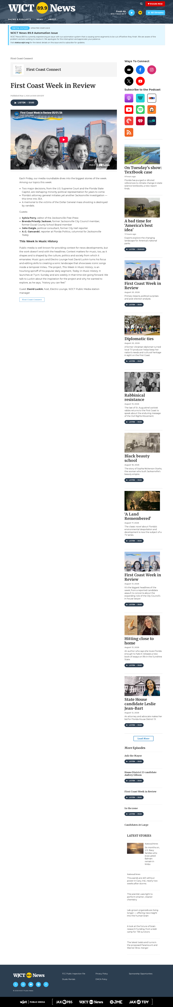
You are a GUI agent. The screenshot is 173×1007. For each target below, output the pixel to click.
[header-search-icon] (141, 4)
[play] (132, 12)
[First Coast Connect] (18, 69)
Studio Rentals (68, 979)
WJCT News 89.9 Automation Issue (34, 33)
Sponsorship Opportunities (140, 974)
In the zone (131, 808)
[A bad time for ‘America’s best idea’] (142, 208)
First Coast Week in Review (142, 285)
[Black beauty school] (142, 443)
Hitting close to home (139, 640)
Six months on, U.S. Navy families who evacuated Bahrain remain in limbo (152, 855)
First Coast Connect (22, 58)
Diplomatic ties (139, 338)
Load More (144, 738)
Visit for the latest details (47, 42)
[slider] (136, 12)
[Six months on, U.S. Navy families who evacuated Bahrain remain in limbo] (135, 848)
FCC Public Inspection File (73, 974)
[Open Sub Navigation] (33, 19)
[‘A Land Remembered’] (142, 501)
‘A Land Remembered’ (137, 516)
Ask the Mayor (133, 755)
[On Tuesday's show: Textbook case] (142, 154)
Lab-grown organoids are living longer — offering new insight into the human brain (142, 913)
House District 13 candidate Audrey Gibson (140, 773)
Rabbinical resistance (134, 397)
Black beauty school (137, 458)
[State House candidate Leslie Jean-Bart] (142, 686)
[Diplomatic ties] (142, 325)
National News (151, 844)
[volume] (140, 13)
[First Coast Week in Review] (142, 270)
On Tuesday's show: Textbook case (143, 170)
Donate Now (156, 4)
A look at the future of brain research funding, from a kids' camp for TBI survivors (142, 929)
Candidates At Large (136, 824)
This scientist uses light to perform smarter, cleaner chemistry (140, 897)
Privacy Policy (101, 974)
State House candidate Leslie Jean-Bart (140, 704)
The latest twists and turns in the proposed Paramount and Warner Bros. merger (142, 945)
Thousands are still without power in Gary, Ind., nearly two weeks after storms (142, 881)
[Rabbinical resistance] (142, 382)
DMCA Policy (101, 979)
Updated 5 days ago (40, 28)
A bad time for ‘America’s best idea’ (138, 225)
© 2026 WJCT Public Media (23, 991)
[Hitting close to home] (142, 625)
